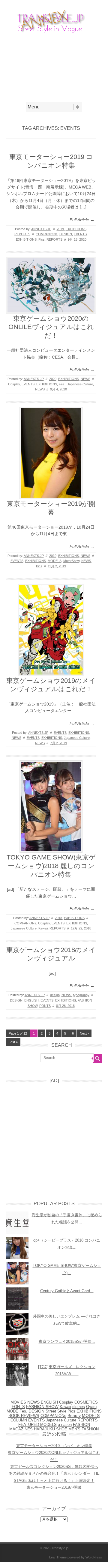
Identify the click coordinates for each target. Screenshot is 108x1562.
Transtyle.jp (59, 1548)
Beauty (74, 1415)
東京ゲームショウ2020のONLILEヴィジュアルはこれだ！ (51, 327)
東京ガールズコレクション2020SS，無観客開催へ (54, 1466)
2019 (60, 229)
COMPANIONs (47, 234)
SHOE (61, 1429)
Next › (84, 1033)
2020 (52, 379)
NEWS (85, 379)
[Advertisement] (54, 67)
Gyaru (91, 1407)
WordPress (94, 1557)
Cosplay (14, 384)
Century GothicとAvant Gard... (67, 1291)
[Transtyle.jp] (54, 32)
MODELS (55, 561)
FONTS (45, 1005)
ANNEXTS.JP (41, 229)
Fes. (62, 384)
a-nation (65, 1425)
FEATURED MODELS (37, 1424)
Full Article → (82, 219)
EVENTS (80, 234)
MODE (12, 1411)
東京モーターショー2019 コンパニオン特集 (54, 1445)
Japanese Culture (80, 384)
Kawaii (43, 928)
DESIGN (65, 234)
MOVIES (18, 1402)
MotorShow (71, 561)
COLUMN (18, 1420)
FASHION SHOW (42, 1406)
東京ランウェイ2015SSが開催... (67, 1341)
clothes (78, 1406)
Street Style (56, 1411)
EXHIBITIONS (76, 229)
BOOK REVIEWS (23, 1415)
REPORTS (22, 234)
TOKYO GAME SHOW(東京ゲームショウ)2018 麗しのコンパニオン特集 (51, 866)
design (55, 995)
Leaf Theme (58, 1557)
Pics (41, 239)
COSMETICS (86, 1402)
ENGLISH (31, 1000)
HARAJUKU (44, 1429)
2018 (58, 918)
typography (81, 995)
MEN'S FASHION (83, 1429)
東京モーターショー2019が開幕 (54, 1487)
